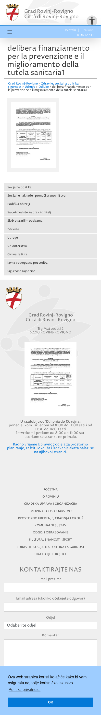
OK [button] (50, 702)
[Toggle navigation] (10, 32)
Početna (50, 489)
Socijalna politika (19, 187)
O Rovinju (50, 497)
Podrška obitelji (18, 204)
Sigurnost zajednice (21, 271)
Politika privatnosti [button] (24, 689)
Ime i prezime (50, 579)
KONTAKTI (85, 35)
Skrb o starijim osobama (24, 221)
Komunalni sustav (50, 525)
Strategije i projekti (50, 554)
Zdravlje (13, 229)
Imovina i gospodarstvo (50, 511)
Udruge (12, 238)
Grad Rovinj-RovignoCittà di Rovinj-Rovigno (51, 14)
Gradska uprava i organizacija (50, 504)
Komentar (50, 635)
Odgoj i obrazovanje (50, 532)
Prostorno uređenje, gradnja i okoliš (50, 518)
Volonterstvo (17, 246)
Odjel (50, 617)
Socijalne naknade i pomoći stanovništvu (36, 196)
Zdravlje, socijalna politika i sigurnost (51, 547)
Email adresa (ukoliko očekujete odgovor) (50, 598)
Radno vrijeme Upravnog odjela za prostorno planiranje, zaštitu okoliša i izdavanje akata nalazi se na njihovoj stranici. (50, 448)
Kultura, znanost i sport (50, 540)
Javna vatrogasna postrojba (27, 263)
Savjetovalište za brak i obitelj (29, 212)
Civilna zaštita (17, 254)
